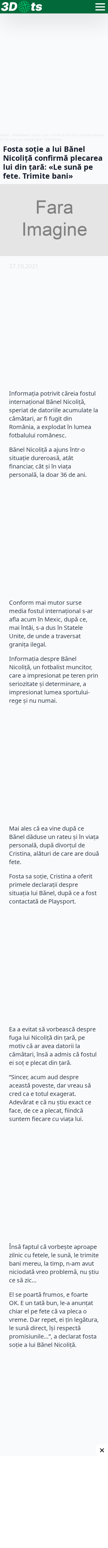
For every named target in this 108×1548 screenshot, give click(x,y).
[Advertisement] (54, 73)
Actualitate (21, 135)
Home (4, 135)
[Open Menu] (100, 6)
